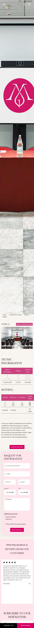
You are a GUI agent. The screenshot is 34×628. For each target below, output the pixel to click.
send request (17, 530)
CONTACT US (8, 625)
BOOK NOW (25, 625)
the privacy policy (20, 524)
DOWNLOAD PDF (17, 447)
